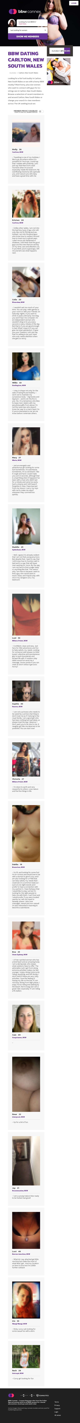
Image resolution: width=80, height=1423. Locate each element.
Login (73, 3)
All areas (57, 1415)
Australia (12, 72)
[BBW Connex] (25, 17)
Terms (56, 1402)
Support (57, 1408)
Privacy (57, 1405)
